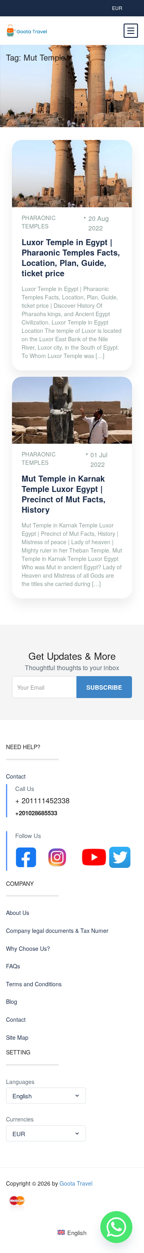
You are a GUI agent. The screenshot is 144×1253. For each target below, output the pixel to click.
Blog (11, 1001)
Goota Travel (76, 1183)
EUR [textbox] (18, 1133)
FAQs (13, 966)
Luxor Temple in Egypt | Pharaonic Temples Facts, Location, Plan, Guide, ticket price (71, 257)
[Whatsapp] (116, 1227)
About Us (17, 913)
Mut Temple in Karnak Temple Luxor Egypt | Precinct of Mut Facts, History (64, 493)
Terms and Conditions (34, 984)
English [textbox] (22, 1096)
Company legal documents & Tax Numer (57, 930)
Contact (16, 776)
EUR (117, 7)
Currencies (20, 1119)
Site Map (17, 1037)
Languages (20, 1082)
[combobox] (46, 1096)
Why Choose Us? (28, 948)
